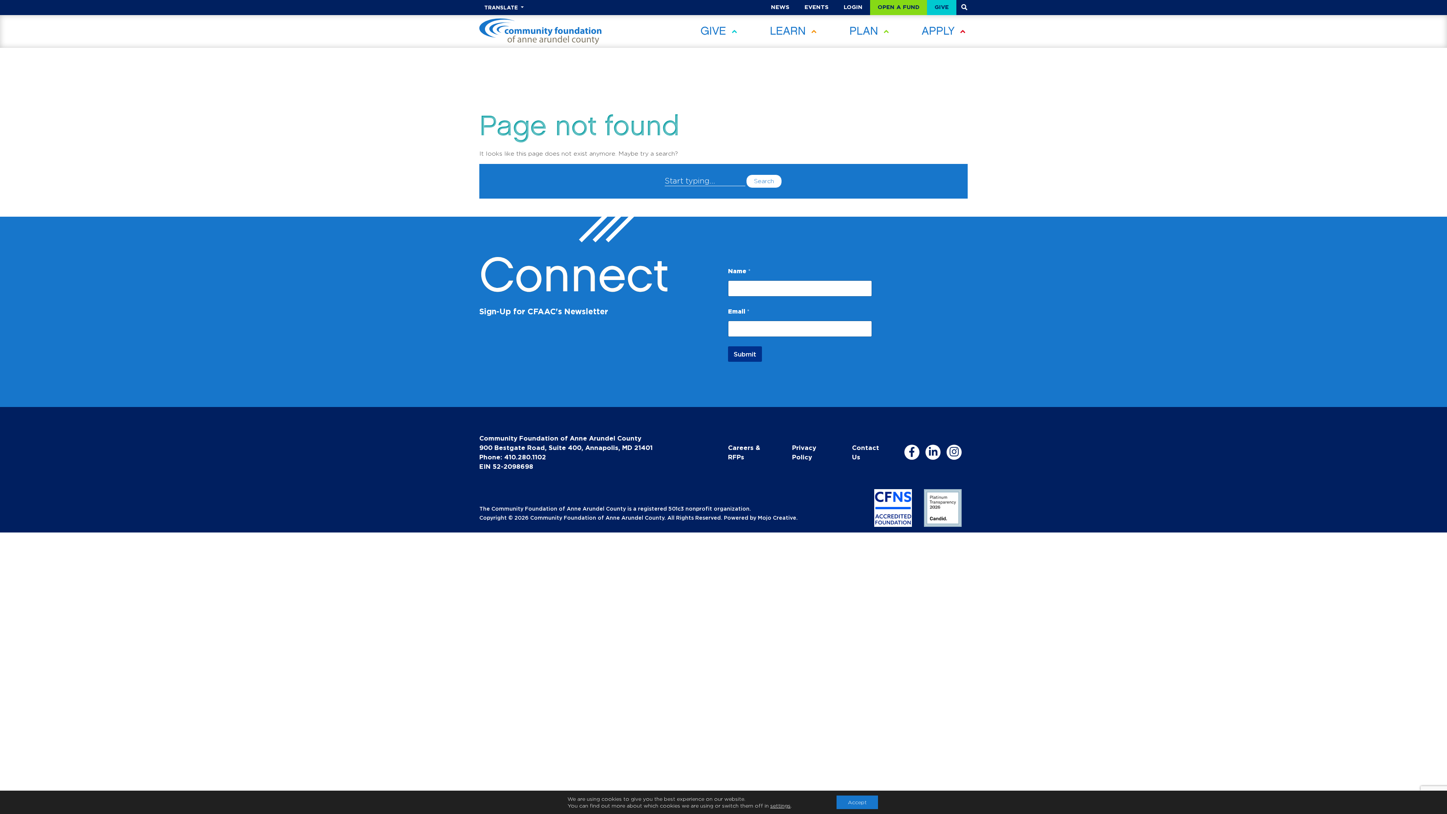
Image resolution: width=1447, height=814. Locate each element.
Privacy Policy (804, 452)
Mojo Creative (777, 517)
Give (942, 7)
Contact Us (865, 452)
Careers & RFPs (744, 452)
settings (780, 805)
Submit (745, 354)
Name (739, 271)
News (780, 7)
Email (739, 311)
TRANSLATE (501, 7)
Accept (857, 802)
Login (853, 7)
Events (817, 7)
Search (764, 181)
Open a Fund (898, 7)
